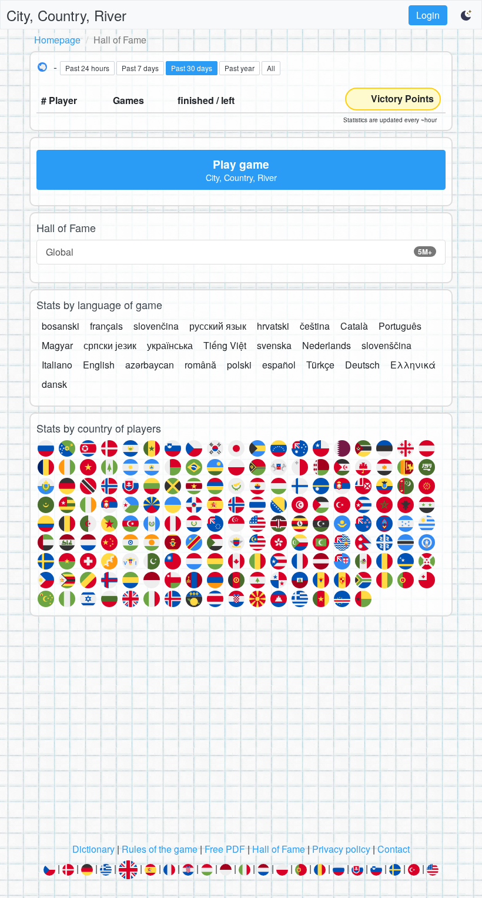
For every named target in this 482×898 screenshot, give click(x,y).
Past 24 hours (87, 68)
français (106, 326)
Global (239, 252)
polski (239, 364)
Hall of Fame (278, 849)
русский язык (217, 326)
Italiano (57, 364)
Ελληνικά (413, 364)
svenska (274, 345)
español (279, 364)
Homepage (57, 39)
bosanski (60, 326)
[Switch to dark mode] (466, 15)
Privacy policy (341, 849)
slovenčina (156, 326)
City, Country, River (66, 15)
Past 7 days (140, 68)
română (200, 364)
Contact (393, 849)
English (99, 364)
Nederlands (326, 345)
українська (170, 345)
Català (354, 326)
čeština (315, 326)
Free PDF (225, 849)
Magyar (57, 345)
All (271, 68)
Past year (240, 68)
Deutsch (362, 364)
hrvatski (273, 326)
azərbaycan (149, 364)
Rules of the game (160, 849)
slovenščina (386, 345)
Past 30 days (191, 68)
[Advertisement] (241, 733)
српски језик (109, 345)
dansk (54, 384)
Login (428, 15)
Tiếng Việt (224, 345)
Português (400, 326)
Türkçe (320, 364)
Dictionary (93, 849)
